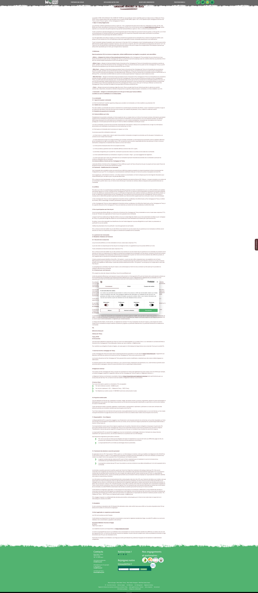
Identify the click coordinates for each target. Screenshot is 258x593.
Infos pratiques (256, 244)
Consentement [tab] (108, 286)
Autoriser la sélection (129, 310)
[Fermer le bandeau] (157, 281)
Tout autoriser (148, 310)
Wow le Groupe (112, 582)
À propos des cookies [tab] (149, 286)
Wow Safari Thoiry (121, 582)
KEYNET (130, 592)
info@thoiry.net (115, 386)
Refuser (110, 310)
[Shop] (212, 2)
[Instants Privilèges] (207, 2)
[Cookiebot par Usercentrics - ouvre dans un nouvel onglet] (148, 282)
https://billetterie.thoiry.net (152, 27)
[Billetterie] (203, 2)
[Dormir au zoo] (198, 2)
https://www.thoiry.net (149, 353)
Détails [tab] (129, 286)
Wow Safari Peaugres (132, 582)
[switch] (121, 305)
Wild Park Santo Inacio (144, 582)
